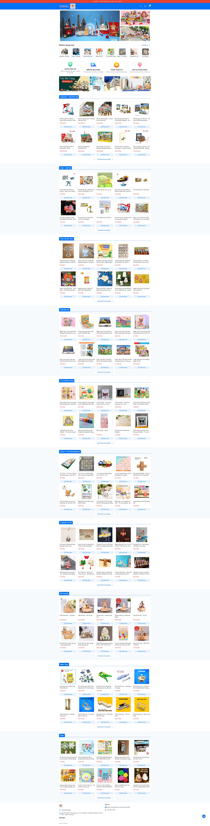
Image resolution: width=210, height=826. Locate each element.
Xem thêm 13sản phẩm (103, 514)
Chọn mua (69, 126)
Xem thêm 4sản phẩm (104, 230)
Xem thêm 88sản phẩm (104, 159)
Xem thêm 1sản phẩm (104, 656)
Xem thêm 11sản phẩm (103, 372)
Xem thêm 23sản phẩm (103, 585)
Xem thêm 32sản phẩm (103, 798)
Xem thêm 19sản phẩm (103, 301)
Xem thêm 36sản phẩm (104, 443)
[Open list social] (203, 816)
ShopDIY (65, 823)
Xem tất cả (145, 45)
